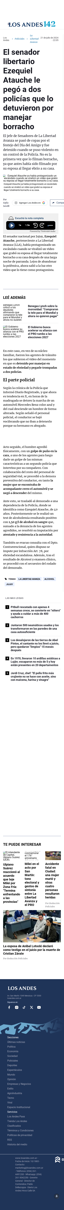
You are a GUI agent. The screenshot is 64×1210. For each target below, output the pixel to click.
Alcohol (49, 579)
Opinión (11, 1079)
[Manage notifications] (56, 1196)
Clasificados (14, 1125)
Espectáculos (14, 1070)
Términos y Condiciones (20, 1130)
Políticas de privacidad (19, 1135)
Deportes (12, 1065)
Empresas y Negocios (19, 1083)
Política (11, 1046)
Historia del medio (17, 1144)
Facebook (9, 1007)
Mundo (11, 1074)
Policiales (19, 38)
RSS (9, 1139)
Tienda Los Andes (17, 1121)
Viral (9, 1102)
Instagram (16, 1007)
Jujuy (9, 584)
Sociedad (12, 1056)
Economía (12, 1051)
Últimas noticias (16, 1042)
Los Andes (6, 38)
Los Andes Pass (16, 1116)
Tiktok (24, 1007)
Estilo (10, 1088)
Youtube (39, 1007)
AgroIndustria (14, 1093)
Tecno (10, 1097)
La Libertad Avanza (29, 579)
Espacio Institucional (18, 1107)
